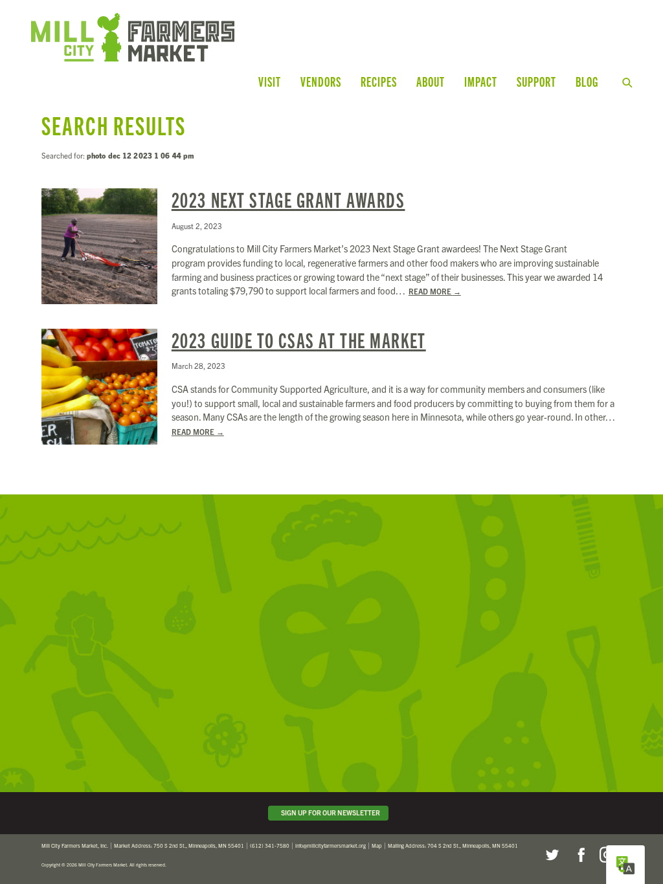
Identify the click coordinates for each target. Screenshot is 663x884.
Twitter (551, 855)
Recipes (379, 81)
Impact (480, 81)
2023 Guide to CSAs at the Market (299, 339)
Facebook (579, 855)
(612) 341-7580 (269, 845)
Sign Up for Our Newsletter (329, 812)
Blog (587, 81)
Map (377, 845)
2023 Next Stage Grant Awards (288, 199)
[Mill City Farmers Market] (197, 37)
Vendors (320, 81)
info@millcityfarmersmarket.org (330, 845)
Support (536, 81)
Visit (269, 81)
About (430, 81)
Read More (435, 291)
